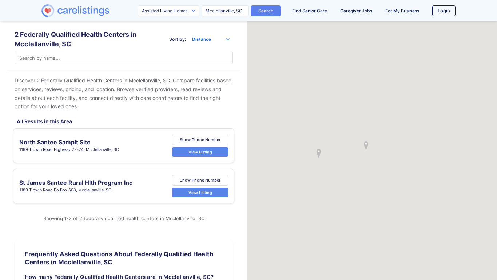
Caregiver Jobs (356, 10)
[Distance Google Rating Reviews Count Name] (211, 39)
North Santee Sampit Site (55, 142)
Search (265, 10)
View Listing (200, 152)
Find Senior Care (309, 10)
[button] (366, 145)
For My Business (402, 10)
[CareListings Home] (96, 10)
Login (444, 10)
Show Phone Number (200, 139)
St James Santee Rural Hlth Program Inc (75, 182)
